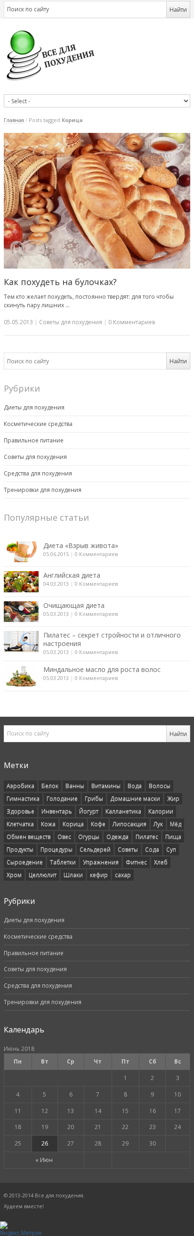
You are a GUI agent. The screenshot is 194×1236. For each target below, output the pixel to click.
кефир (99, 875)
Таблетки (63, 862)
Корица (73, 824)
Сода (152, 849)
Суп (171, 849)
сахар (123, 875)
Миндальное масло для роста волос (102, 669)
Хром (14, 875)
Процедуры (56, 849)
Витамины (106, 786)
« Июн (44, 1160)
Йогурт (88, 811)
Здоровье (20, 811)
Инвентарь (56, 811)
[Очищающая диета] (21, 611)
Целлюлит (43, 875)
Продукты (20, 849)
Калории (160, 811)
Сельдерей (95, 849)
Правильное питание (34, 440)
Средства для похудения (38, 473)
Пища (173, 837)
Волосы (159, 786)
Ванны (74, 786)
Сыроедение (25, 862)
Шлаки (73, 875)
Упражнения (101, 862)
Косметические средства (38, 424)
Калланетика (123, 811)
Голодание (62, 798)
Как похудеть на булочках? (60, 281)
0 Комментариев (96, 553)
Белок (49, 786)
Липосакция (129, 824)
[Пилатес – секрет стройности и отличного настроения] (21, 641)
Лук (158, 824)
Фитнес (136, 862)
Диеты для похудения (34, 407)
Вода (135, 786)
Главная (14, 119)
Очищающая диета (74, 605)
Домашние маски (135, 798)
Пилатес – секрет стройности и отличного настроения (112, 639)
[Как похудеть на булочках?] (97, 201)
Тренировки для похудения (42, 490)
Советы (128, 849)
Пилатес (147, 837)
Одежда (117, 837)
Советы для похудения (70, 322)
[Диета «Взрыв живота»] (21, 551)
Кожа (48, 824)
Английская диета (71, 575)
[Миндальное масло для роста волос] (21, 675)
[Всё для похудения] (97, 55)
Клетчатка (20, 824)
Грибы (94, 798)
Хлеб (161, 862)
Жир (173, 798)
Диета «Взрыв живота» (80, 545)
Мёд (175, 824)
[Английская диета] (21, 581)
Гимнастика (23, 798)
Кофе (98, 824)
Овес (64, 837)
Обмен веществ (28, 837)
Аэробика (20, 786)
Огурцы (88, 837)
